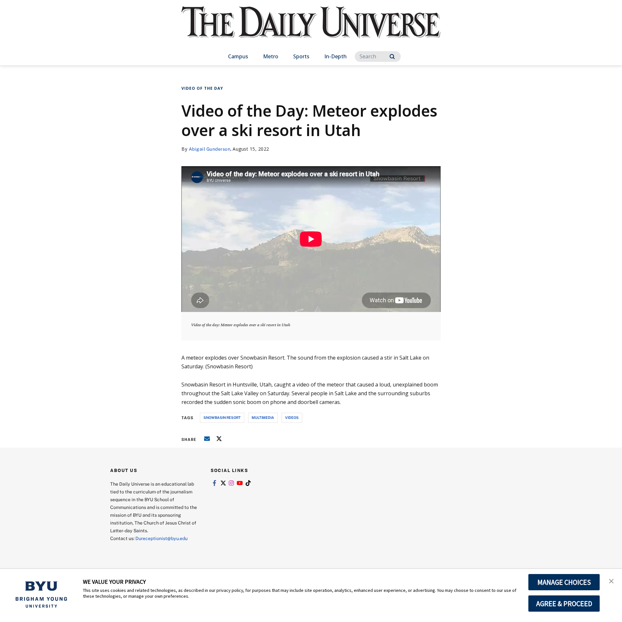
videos (292, 417)
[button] (611, 580)
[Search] (392, 56)
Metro (270, 56)
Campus (238, 56)
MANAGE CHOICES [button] (564, 582)
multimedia (263, 417)
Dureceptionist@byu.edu (161, 538)
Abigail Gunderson (210, 149)
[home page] (311, 29)
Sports (301, 56)
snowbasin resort (222, 417)
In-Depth (335, 56)
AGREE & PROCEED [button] (564, 603)
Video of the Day (202, 88)
